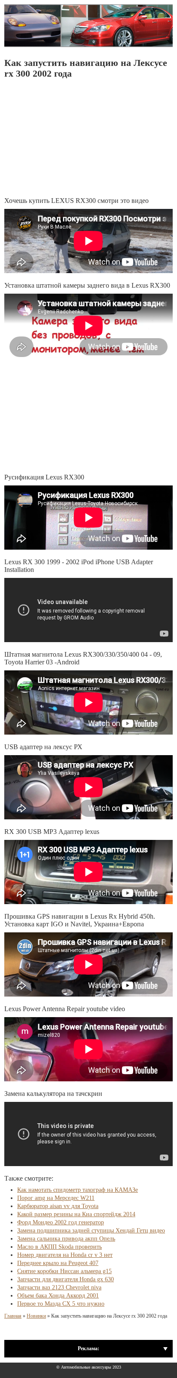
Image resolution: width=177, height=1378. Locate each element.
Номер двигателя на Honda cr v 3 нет (65, 1255)
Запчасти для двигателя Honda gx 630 (65, 1279)
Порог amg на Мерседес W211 (56, 1198)
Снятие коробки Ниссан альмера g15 (64, 1271)
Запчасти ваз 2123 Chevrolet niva (59, 1287)
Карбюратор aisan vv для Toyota (57, 1206)
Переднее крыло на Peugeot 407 (57, 1263)
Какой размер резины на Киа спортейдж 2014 (76, 1214)
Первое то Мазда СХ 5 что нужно (60, 1304)
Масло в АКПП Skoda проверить (59, 1247)
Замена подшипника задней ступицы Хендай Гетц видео (91, 1230)
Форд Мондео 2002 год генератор (60, 1222)
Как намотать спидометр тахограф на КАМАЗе (77, 1190)
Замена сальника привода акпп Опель (66, 1238)
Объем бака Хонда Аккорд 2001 (58, 1295)
